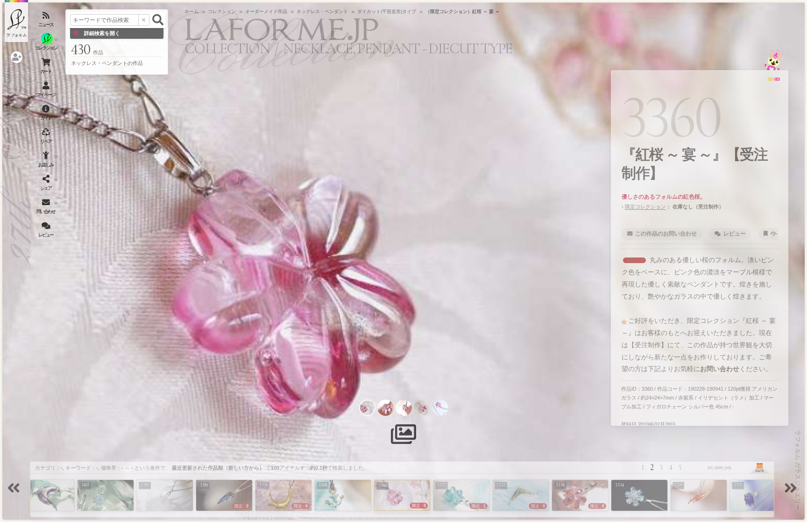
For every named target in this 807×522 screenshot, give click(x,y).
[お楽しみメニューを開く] (47, 161)
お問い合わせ (719, 368)
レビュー (734, 233)
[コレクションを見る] (47, 44)
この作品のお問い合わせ (666, 233)
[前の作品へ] (15, 489)
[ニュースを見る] (47, 21)
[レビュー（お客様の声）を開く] (47, 231)
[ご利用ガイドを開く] (47, 114)
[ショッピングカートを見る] (47, 67)
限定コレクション (645, 206)
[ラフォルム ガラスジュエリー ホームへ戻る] (16, 21)
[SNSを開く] (47, 184)
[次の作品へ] (792, 489)
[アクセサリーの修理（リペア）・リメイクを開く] (47, 138)
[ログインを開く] (16, 57)
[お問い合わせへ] (774, 59)
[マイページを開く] (47, 91)
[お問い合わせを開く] (47, 208)
